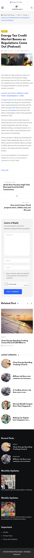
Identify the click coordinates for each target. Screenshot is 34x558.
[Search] (32, 8)
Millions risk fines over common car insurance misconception (22, 378)
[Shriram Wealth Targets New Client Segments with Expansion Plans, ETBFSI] (6, 405)
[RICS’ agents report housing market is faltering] (8, 482)
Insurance (16, 456)
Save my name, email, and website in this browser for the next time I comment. (17, 276)
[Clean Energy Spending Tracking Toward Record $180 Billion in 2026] (6, 363)
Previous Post (10, 182)
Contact (5, 532)
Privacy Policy (7, 536)
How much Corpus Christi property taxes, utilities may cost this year (17, 207)
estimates (13, 110)
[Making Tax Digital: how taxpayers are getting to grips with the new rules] (6, 419)
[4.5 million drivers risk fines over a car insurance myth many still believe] (6, 391)
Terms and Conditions (10, 539)
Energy (3, 337)
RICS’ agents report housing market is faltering (16, 490)
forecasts (7, 102)
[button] (27, 303)
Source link (4, 170)
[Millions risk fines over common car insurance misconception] (6, 377)
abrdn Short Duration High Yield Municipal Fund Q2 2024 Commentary (16, 187)
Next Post (25, 202)
